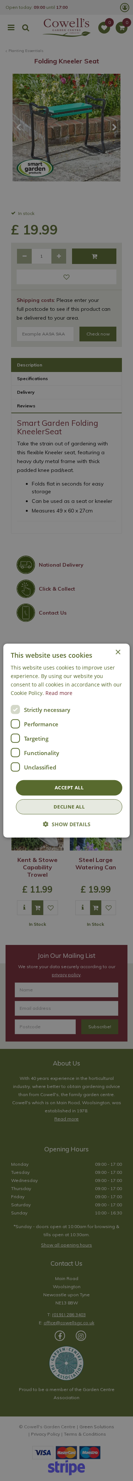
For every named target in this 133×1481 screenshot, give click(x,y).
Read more (58, 692)
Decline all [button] (69, 806)
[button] (67, 824)
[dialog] (66, 740)
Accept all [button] (69, 787)
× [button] (117, 652)
